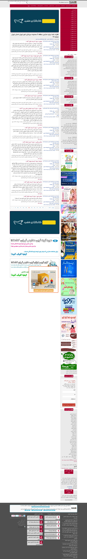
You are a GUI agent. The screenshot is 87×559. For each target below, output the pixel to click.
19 (42, 208)
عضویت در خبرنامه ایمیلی (68, 405)
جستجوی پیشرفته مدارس (73, 102)
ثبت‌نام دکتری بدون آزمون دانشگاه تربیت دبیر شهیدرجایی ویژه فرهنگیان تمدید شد (69, 529)
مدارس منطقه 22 (73, 49)
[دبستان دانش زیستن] (69, 162)
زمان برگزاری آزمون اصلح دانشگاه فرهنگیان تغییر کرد (71, 541)
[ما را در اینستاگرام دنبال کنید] (22, 515)
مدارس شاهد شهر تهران (73, 88)
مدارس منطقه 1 (73, 12)
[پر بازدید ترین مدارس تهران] (34, 247)
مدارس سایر (74, 10)
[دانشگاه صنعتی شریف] (69, 178)
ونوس (40, 41)
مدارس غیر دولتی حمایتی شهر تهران (71, 89)
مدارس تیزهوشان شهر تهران (72, 81)
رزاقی (40, 108)
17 (37, 208)
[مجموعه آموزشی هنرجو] (69, 342)
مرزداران (54, 45)
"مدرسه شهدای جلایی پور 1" (28, 108)
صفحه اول (73, 5)
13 (26, 208)
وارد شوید (70, 488)
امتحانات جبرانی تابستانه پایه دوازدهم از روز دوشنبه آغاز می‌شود (69, 544)
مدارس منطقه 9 (73, 27)
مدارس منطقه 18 (73, 45)
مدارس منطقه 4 (73, 17)
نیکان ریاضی (38, 142)
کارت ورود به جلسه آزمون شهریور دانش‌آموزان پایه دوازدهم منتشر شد (70, 520)
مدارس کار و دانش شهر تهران (72, 72)
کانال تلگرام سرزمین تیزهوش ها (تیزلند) (41, 506)
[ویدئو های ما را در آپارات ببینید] (20, 515)
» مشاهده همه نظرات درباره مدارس (70, 148)
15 (31, 208)
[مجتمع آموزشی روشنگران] (69, 250)
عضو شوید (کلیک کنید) (65, 468)
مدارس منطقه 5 (73, 19)
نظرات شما (46, 5)
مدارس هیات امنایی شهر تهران (72, 87)
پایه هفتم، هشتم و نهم (36, 510)
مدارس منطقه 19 (73, 47)
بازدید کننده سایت (68, 123)
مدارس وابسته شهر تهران (73, 92)
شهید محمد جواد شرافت (67, 125)
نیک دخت (69, 138)
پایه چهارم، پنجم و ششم (49, 510)
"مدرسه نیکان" (32, 41)
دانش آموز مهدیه (38, 56)
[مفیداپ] (34, 21)
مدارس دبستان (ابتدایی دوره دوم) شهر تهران (70, 65)
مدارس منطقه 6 (73, 21)
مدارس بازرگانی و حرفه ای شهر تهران (71, 74)
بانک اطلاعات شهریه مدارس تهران (71, 99)
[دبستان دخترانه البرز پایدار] (69, 195)
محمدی (40, 128)
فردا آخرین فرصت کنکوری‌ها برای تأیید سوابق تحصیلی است (70, 551)
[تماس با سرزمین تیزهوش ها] (13, 515)
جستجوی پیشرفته (40, 5)
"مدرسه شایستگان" (31, 80)
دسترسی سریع (68, 5)
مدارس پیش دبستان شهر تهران (72, 61)
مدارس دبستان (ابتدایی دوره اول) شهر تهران (70, 64)
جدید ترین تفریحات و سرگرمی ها (54, 514)
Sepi (40, 80)
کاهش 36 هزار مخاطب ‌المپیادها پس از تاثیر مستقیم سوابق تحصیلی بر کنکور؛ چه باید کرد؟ (69, 525)
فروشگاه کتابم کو (33, 5)
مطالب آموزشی (51, 5)
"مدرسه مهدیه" (26, 56)
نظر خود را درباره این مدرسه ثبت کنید (49, 49)
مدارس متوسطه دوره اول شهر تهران (71, 67)
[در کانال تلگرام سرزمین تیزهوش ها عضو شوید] (24, 515)
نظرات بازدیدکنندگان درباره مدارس (41, 39)
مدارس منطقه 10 (73, 29)
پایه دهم (27, 510)
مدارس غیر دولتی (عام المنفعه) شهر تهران (70, 91)
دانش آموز (39, 182)
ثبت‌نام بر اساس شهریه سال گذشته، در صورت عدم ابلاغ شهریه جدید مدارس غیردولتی (70, 537)
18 (40, 208)
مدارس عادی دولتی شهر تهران (72, 82)
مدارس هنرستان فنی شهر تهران (72, 71)
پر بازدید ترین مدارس (73, 101)
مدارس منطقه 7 (73, 23)
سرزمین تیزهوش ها (63, 2)
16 (34, 208)
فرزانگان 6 (69, 109)
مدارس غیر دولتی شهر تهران (72, 84)
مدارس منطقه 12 (73, 33)
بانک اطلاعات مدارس (50, 39)
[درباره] (17, 515)
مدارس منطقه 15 (73, 39)
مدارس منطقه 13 (73, 35)
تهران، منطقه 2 (52, 44)
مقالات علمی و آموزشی (38, 514)
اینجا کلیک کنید (69, 486)
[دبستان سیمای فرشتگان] (69, 213)
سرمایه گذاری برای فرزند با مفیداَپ (43, 290)
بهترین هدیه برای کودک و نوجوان (71, 371)
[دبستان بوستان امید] (69, 287)
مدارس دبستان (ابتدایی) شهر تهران (71, 62)
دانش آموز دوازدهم (68, 108)
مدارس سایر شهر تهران (73, 75)
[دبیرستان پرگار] (69, 268)
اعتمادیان (39, 96)
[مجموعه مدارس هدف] (69, 231)
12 (23, 208)
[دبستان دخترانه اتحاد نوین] (69, 323)
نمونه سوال (63, 5)
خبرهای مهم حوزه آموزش (72, 514)
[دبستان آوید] (69, 305)
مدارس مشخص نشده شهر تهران (72, 94)
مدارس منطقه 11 (73, 31)
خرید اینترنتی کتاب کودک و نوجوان (71, 373)
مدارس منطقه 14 (73, 37)
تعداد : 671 (51, 208)
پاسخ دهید (40, 53)
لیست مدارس (58, 5)
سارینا (40, 161)
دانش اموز (39, 196)
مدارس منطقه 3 (73, 15)
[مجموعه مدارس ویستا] (69, 360)
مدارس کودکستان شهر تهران (72, 60)
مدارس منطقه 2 (73, 13)
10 (17, 208)
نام (74, 394)
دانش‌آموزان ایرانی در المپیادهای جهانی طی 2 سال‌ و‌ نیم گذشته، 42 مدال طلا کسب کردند (70, 556)
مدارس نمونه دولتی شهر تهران (72, 85)
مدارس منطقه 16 (73, 41)
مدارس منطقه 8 (73, 25)
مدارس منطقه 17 (73, 43)
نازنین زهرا (69, 137)
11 (20, 208)
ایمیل (74, 389)
